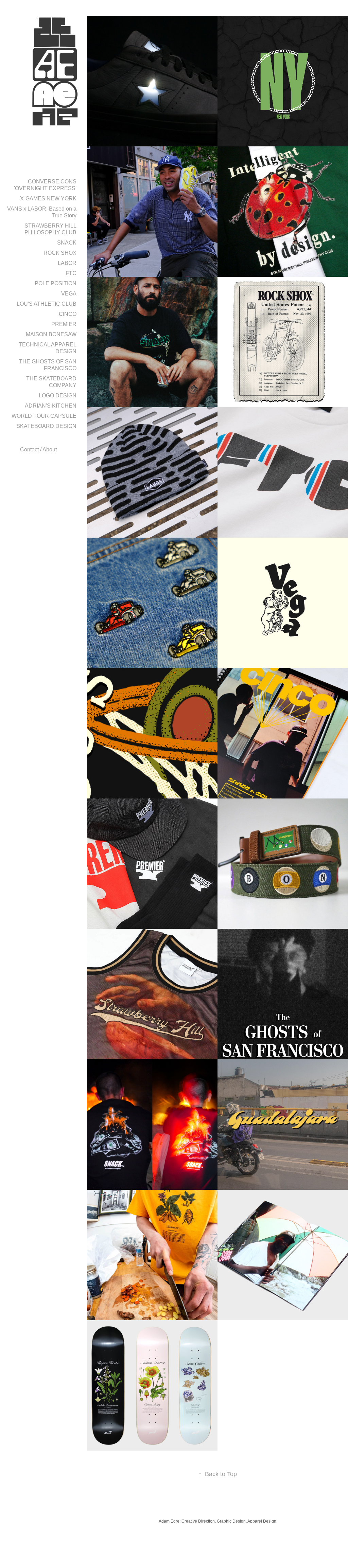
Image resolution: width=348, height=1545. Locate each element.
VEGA (68, 294)
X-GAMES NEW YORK (48, 198)
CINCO (67, 314)
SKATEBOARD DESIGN (46, 426)
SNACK (66, 243)
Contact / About (38, 449)
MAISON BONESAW (51, 334)
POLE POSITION (55, 283)
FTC (71, 273)
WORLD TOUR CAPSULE (44, 416)
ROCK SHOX (60, 253)
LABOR (67, 263)
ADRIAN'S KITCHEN (50, 406)
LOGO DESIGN (57, 395)
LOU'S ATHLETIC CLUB (46, 304)
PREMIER (63, 324)
